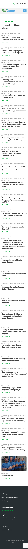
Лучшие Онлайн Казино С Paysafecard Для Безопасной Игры (12, 184)
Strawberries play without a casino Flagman (11, 261)
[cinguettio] (5, 530)
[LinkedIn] (11, 530)
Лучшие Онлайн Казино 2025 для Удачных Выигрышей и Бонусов (13, 168)
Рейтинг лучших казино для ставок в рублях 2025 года (12, 138)
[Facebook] (2, 530)
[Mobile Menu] (25, 10)
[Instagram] (8, 530)
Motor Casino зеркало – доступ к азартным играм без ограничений (13, 66)
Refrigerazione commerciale (8, 517)
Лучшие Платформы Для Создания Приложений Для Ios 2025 (12, 200)
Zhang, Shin (6, 35)
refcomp (5, 473)
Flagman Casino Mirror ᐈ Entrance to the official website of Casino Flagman (14, 374)
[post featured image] (14, 463)
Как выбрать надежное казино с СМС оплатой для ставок (13, 214)
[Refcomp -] (8, 10)
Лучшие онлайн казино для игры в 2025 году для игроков (13, 109)
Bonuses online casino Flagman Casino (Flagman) (12, 288)
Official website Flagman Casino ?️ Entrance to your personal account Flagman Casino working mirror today (13, 404)
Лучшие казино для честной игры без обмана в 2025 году (13, 419)
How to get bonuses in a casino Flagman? (13, 228)
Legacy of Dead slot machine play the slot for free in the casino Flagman (13, 331)
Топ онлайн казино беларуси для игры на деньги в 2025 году (13, 434)
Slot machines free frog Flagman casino (13, 274)
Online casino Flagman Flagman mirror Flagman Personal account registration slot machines (13, 124)
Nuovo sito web (7, 475)
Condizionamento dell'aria (7, 520)
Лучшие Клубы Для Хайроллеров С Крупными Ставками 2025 (11, 153)
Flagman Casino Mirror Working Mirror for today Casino (13, 359)
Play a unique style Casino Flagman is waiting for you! (11, 346)
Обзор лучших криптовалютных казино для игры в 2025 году (12, 81)
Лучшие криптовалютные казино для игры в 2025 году (13, 448)
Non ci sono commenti (18, 33)
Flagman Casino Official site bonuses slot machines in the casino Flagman (11, 316)
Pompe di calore (5, 522)
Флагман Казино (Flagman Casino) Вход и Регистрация (12, 51)
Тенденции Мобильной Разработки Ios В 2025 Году (12, 38)
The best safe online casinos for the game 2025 (13, 96)
